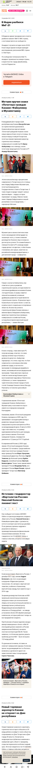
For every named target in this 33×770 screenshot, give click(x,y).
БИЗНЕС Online (21, 536)
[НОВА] (16, 11)
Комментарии (16, 92)
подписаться (16, 82)
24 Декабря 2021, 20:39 (8, 18)
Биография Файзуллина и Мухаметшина (13, 395)
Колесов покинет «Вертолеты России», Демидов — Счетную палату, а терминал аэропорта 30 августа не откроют (16, 682)
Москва (13, 5)
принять (26, 760)
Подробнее (15, 757)
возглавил (11, 574)
